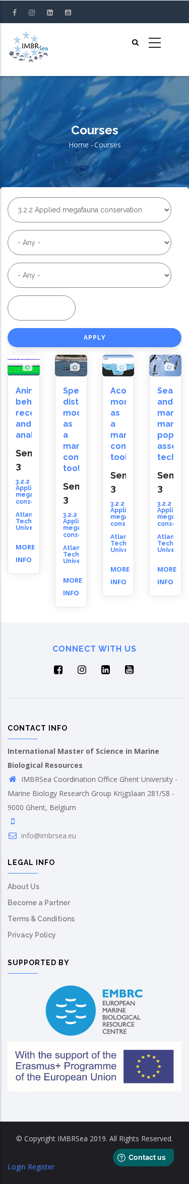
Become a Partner (39, 903)
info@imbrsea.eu (47, 835)
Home (79, 144)
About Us (23, 887)
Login (17, 1166)
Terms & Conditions (41, 919)
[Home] (28, 43)
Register (41, 1166)
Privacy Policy (32, 935)
